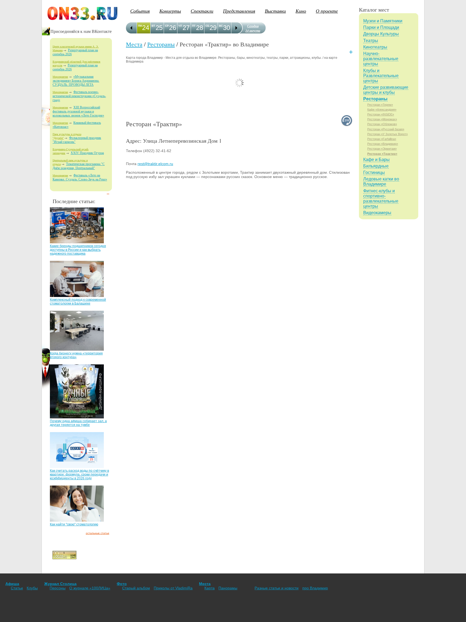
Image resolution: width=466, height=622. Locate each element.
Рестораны (161, 44)
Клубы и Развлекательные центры (381, 75)
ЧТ (180, 25)
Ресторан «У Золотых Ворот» (387, 134)
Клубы (32, 588)
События (140, 11)
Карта (209, 588)
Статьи (17, 588)
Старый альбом (136, 588)
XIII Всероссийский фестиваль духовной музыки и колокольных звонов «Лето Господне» (78, 111)
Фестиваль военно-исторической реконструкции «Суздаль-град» (79, 96)
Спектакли (202, 11)
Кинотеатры (375, 47)
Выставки (275, 11)
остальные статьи (97, 533)
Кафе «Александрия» (381, 109)
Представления (239, 11)
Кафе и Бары (376, 159)
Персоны (58, 588)
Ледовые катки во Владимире (381, 181)
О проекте (327, 11)
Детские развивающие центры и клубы (385, 90)
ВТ (153, 25)
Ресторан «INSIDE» (380, 114)
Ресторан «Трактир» (382, 153)
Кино (301, 11)
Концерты (170, 11)
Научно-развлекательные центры (380, 58)
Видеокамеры (377, 212)
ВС (221, 25)
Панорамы (227, 588)
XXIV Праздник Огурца (87, 153)
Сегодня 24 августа (252, 28)
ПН (140, 25)
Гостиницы (374, 172)
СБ (207, 25)
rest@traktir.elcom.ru (155, 164)
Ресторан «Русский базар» (385, 129)
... (108, 192)
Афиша (12, 584)
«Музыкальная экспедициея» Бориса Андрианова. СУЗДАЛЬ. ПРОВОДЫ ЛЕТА (76, 81)
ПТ (194, 25)
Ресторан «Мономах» (382, 119)
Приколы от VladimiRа (173, 588)
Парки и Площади (381, 27)
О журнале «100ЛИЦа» (89, 588)
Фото (122, 584)
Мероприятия (60, 76)
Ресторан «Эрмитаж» (382, 148)
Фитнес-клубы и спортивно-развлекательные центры (380, 199)
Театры (370, 40)
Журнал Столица (60, 584)
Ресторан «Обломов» (382, 124)
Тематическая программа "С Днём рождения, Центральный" (79, 166)
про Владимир (315, 588)
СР (167, 25)
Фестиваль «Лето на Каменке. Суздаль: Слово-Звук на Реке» (80, 177)
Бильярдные (376, 166)
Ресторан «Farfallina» (381, 139)
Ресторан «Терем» (380, 104)
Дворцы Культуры (381, 34)
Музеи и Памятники (382, 21)
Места (134, 44)
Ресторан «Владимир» (382, 143)
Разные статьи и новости (277, 588)
